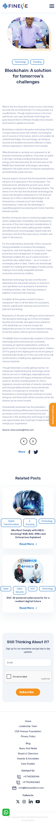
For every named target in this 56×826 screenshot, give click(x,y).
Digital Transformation (11, 523)
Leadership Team (28, 726)
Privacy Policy (28, 736)
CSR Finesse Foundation (28, 731)
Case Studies (28, 763)
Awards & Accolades (28, 758)
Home (28, 721)
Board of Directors (28, 753)
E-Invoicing (30, 523)
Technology (20, 62)
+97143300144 (31, 776)
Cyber (6, 588)
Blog (28, 743)
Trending (37, 62)
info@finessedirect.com (31, 787)
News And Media (28, 748)
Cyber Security (20, 590)
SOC (32, 588)
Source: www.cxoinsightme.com (18, 430)
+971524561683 (31, 782)
